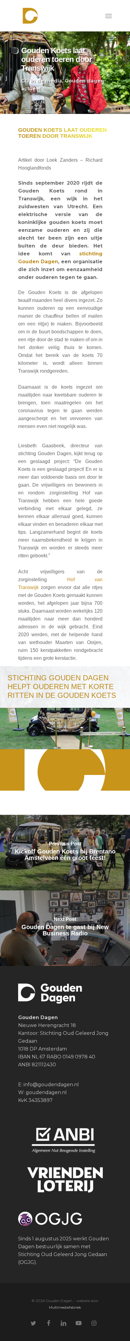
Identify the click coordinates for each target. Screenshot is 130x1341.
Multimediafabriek (65, 1307)
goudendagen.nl (46, 1092)
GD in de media (41, 81)
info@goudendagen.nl (50, 1084)
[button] (108, 16)
